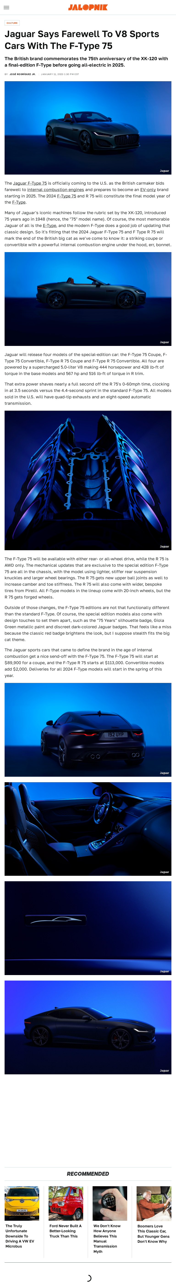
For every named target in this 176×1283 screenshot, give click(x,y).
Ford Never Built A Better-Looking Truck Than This (66, 1231)
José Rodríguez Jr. (23, 74)
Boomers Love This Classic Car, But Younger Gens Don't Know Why (154, 1234)
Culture (12, 23)
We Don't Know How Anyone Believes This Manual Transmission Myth (107, 1239)
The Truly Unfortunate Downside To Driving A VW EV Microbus (20, 1236)
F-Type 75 (66, 196)
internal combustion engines (55, 189)
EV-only (148, 189)
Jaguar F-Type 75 (30, 183)
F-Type (18, 202)
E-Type (49, 225)
